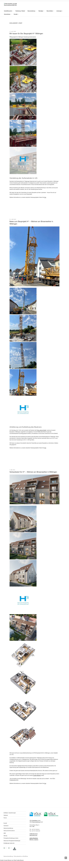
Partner (5, 817)
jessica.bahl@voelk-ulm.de (32, 211)
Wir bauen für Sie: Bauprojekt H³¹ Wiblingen (26, 33)
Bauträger (41, 11)
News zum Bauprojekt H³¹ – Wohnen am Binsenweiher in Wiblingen (31, 222)
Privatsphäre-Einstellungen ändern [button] (11, 838)
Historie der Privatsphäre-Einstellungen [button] (12, 840)
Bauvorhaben (50, 11)
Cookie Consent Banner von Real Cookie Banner (12, 860)
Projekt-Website (37, 775)
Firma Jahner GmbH (41, 430)
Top (66, 858)
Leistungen (59, 11)
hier (45, 197)
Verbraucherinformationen (9, 830)
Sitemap (5, 835)
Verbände (6, 815)
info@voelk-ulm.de (33, 833)
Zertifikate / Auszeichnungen (10, 812)
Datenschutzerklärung (8, 828)
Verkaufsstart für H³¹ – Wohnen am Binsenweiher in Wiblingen (33, 472)
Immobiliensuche (8, 11)
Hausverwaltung (31, 11)
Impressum (6, 825)
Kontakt (15, 14)
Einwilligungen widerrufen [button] (9, 843)
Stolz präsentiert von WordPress (21, 856)
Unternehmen (7, 14)
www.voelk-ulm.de (33, 835)
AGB (5, 833)
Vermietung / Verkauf (20, 11)
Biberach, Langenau (34, 838)
